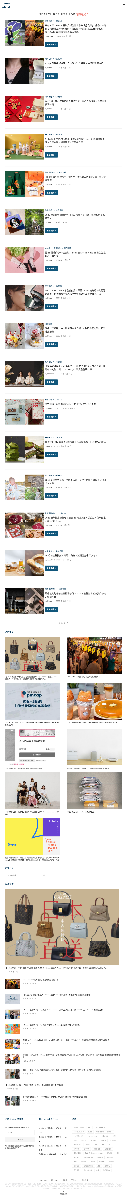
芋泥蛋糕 (102, 1161)
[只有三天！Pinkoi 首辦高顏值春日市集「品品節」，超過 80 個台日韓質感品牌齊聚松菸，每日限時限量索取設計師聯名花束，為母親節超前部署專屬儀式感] (24, 33)
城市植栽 (93, 1140)
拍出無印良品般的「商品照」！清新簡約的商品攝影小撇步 (88, 768)
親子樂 (58, 1146)
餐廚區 (50, 1137)
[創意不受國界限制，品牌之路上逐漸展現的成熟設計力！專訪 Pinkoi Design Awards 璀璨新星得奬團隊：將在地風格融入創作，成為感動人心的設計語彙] (32, 836)
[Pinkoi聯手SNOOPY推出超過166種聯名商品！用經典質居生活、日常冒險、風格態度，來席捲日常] (24, 147)
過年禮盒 (76, 1170)
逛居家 (41, 1137)
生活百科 (62, 172)
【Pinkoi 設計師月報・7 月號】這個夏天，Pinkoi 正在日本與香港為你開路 (51, 1025)
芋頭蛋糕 (111, 1161)
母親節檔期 (108, 1149)
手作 (103, 1144)
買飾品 (50, 1128)
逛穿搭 (58, 1128)
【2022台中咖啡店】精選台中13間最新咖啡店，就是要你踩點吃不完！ (92, 723)
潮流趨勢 (58, 59)
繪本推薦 (110, 1157)
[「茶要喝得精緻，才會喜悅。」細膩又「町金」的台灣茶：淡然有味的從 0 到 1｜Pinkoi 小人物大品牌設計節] (24, 374)
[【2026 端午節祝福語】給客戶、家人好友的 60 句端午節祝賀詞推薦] (24, 184)
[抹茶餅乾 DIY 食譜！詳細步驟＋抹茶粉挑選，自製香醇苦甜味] (24, 449)
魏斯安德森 (106, 1170)
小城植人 (87, 1144)
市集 (96, 1144)
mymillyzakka (79, 1132)
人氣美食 (48, 551)
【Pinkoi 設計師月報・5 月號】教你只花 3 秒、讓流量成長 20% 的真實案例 (34, 1085)
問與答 (65, 1180)
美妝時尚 (48, 286)
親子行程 (76, 1166)
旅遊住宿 (59, 210)
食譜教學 (58, 437)
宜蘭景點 (113, 1140)
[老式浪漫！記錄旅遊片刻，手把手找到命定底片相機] (24, 412)
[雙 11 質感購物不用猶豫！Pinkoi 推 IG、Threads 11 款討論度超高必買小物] (24, 260)
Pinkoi (49, 68)
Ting (49, 222)
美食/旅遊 (48, 210)
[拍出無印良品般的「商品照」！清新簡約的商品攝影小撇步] (94, 747)
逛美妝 (50, 1146)
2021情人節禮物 (79, 1127)
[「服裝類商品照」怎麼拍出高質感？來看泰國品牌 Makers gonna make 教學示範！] (32, 790)
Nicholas (50, 374)
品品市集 (83, 1140)
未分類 (47, 248)
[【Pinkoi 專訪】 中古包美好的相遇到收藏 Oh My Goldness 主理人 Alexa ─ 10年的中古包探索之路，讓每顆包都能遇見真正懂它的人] (32, 655)
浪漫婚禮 (48, 324)
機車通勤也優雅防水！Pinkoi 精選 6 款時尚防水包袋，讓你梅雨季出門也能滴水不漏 (55, 1097)
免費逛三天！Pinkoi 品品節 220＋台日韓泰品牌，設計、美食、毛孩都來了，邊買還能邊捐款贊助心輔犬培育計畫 (66, 1040)
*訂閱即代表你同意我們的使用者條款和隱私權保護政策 (19, 1147)
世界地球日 (105, 1136)
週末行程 (107, 1166)
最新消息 (48, 21)
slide (90, 1132)
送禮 (98, 1166)
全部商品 (63, 1154)
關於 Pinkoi (54, 1180)
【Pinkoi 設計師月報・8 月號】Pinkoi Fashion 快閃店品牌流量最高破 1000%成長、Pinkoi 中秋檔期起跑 (63, 1010)
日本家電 (76, 1149)
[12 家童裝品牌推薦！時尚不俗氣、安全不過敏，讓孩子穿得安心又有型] (24, 487)
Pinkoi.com (43, 1180)
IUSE (89, 1127)
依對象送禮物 (50, 589)
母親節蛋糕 (77, 1153)
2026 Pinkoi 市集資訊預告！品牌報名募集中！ (83, 677)
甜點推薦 (109, 1153)
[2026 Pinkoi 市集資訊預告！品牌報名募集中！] (94, 655)
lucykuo (50, 36)
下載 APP (74, 1180)
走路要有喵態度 (88, 1166)
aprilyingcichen (53, 408)
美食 (75, 1161)
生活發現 (58, 97)
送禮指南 (62, 513)
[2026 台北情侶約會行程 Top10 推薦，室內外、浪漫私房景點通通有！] (24, 222)
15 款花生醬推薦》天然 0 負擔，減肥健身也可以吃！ (71, 555)
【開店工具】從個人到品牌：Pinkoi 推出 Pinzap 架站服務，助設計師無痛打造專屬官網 (32, 724)
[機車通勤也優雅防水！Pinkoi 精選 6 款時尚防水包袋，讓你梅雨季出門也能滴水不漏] (12, 1101)
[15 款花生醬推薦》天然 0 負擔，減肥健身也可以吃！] (24, 563)
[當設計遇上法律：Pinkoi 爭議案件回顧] (94, 790)
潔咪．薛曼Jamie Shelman (94, 1153)
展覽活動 (58, 21)
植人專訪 (86, 1149)
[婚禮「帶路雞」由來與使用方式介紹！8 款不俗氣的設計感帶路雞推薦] (24, 336)
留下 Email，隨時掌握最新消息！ (18, 1127)
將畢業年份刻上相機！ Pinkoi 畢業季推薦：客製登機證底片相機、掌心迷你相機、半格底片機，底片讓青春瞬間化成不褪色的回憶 (71, 1056)
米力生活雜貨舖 (88, 1157)
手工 (110, 1144)
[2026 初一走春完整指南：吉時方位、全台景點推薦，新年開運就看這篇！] (24, 109)
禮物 (118, 1153)
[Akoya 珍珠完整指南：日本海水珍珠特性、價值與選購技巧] (24, 71)
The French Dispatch (104, 1132)
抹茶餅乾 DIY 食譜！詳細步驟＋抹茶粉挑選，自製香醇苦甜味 (75, 442)
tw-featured (92, 1136)
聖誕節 (93, 1161)
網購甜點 (100, 1157)
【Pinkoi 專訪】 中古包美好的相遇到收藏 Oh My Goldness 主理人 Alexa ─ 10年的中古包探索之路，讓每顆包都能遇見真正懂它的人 (32, 678)
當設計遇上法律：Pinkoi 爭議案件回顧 (81, 812)
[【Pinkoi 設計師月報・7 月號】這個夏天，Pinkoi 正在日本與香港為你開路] (12, 1029)
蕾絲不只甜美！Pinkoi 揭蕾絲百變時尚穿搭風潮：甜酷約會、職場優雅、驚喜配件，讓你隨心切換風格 (62, 1070)
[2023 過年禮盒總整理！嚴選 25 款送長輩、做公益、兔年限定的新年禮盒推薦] (24, 525)
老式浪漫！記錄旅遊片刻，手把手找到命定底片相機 (70, 404)
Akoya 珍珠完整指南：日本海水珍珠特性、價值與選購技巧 (74, 63)
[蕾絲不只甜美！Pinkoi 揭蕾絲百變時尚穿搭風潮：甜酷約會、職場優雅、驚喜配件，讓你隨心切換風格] (12, 1074)
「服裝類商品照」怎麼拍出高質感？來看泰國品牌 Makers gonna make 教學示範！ (32, 813)
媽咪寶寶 (48, 475)
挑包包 (41, 1128)
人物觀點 (58, 362)
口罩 (114, 1136)
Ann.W (49, 446)
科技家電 (48, 400)
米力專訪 (76, 1157)
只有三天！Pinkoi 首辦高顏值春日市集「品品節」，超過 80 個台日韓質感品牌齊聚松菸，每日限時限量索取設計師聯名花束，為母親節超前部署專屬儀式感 (75, 28)
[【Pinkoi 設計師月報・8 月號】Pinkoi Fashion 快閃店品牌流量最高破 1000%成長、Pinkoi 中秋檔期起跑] (12, 1014)
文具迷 (58, 1137)
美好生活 (58, 400)
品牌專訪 (48, 362)
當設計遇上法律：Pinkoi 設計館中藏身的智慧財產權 (23, 768)
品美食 (41, 1146)
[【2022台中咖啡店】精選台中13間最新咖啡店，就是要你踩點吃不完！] (94, 701)
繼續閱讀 (50, 45)
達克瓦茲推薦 (88, 1170)
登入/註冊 (85, 1180)
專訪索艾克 (77, 1144)
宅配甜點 (103, 1140)
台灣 (75, 1140)
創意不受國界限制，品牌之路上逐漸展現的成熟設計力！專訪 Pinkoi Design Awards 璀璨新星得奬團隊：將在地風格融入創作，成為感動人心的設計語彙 (32, 859)
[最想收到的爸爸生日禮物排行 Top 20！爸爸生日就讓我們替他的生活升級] (24, 601)
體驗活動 (52, 1154)
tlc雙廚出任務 (78, 1136)
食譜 (97, 1170)
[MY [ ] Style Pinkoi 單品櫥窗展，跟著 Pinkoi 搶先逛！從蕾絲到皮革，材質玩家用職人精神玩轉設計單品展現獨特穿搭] (24, 298)
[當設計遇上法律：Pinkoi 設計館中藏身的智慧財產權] (32, 747)
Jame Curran (100, 1127)
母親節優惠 (96, 1149)
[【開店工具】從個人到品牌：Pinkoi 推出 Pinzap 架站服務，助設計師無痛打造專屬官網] (32, 701)
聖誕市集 (83, 1161)
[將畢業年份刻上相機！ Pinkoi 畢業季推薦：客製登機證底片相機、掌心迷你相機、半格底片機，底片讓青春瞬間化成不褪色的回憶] (12, 1059)
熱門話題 (48, 59)
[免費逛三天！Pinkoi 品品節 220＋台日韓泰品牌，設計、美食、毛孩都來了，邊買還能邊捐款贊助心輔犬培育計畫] (12, 1044)
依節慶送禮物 (50, 172)
